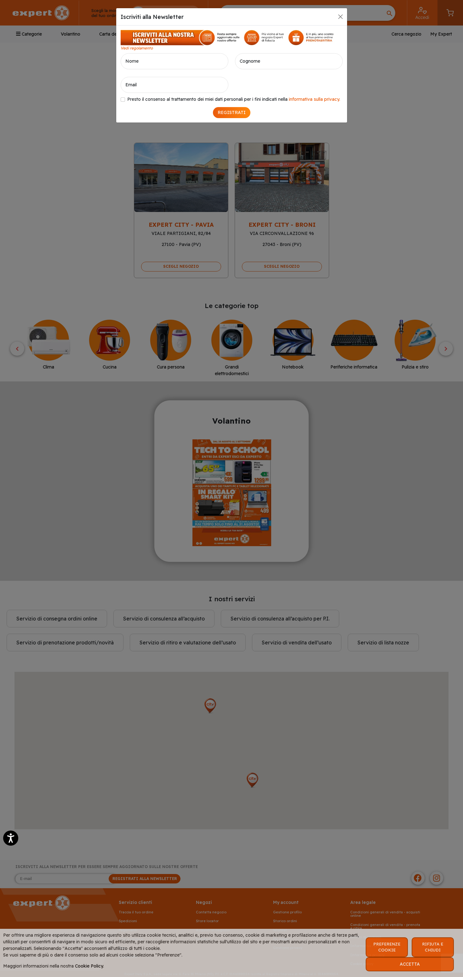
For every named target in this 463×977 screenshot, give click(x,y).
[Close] (340, 16)
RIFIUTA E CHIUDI (432, 947)
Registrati (232, 112)
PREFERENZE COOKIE (386, 947)
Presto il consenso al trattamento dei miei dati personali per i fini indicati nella (233, 99)
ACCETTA (410, 964)
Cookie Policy (89, 966)
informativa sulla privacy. (314, 99)
